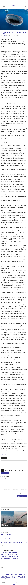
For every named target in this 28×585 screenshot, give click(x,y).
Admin (5, 35)
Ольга (2, 567)
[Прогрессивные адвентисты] (14, 4)
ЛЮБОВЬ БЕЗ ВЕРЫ (5, 538)
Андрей (2, 561)
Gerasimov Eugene (12, 458)
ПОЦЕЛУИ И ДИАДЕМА (6, 534)
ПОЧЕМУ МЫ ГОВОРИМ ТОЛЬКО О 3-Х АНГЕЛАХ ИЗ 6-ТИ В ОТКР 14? (14, 543)
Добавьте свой (5, 472)
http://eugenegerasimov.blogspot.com (10, 454)
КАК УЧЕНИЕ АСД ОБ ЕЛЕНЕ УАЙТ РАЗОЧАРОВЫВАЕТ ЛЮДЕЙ (13, 574)
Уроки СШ (19, 458)
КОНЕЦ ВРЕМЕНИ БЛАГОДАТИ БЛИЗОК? (10, 552)
